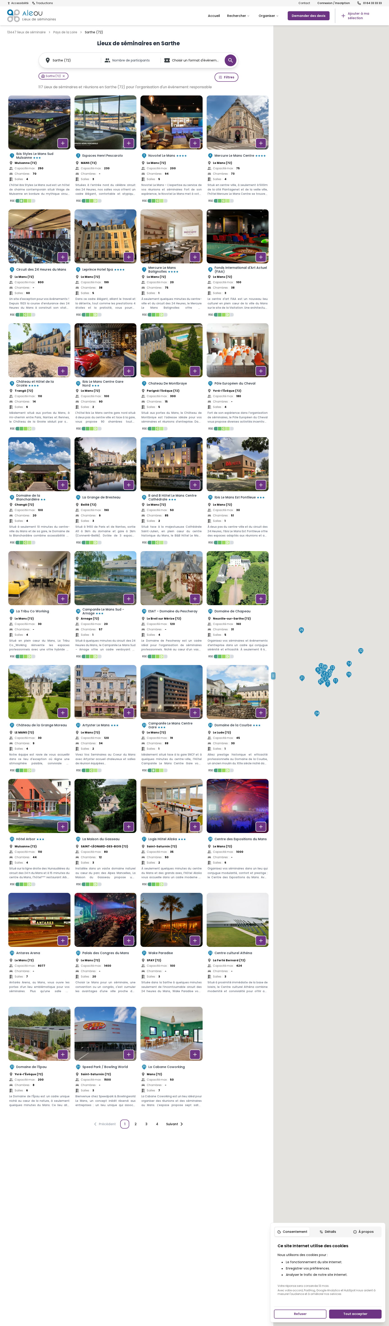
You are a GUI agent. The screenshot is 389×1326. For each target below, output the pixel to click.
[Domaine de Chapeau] (238, 606)
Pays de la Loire (65, 32)
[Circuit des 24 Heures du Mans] (39, 264)
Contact (304, 3)
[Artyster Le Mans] (106, 720)
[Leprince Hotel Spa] (106, 264)
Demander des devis (309, 16)
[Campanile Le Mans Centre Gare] (172, 720)
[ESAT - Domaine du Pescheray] (172, 606)
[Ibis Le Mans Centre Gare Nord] (106, 378)
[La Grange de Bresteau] (106, 492)
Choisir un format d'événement (196, 60)
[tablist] (328, 1231)
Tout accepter (355, 1314)
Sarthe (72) (62, 60)
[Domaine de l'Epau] (39, 1062)
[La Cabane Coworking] (172, 1062)
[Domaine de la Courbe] (238, 720)
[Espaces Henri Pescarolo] (106, 150)
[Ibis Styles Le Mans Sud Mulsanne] (39, 150)
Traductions (44, 3)
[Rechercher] (230, 60)
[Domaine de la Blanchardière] (39, 492)
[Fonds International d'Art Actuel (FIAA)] (238, 264)
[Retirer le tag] (64, 76)
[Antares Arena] (39, 948)
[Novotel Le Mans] (172, 150)
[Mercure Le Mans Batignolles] (172, 264)
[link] (358, 16)
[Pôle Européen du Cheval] (238, 378)
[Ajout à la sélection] (63, 143)
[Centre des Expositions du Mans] (238, 834)
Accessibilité (19, 3)
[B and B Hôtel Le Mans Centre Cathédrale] (172, 492)
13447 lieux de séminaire (26, 32)
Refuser (300, 1314)
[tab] (292, 1231)
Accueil (214, 16)
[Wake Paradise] (172, 948)
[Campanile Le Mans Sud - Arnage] (106, 606)
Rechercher (236, 16)
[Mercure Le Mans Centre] (238, 150)
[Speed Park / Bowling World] (106, 1062)
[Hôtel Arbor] (39, 834)
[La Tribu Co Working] (39, 606)
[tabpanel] (328, 1269)
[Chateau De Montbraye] (172, 378)
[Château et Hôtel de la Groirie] (39, 378)
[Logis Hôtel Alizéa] (172, 834)
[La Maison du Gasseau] (106, 834)
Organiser (267, 16)
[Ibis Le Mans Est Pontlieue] (238, 492)
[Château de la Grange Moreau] (39, 720)
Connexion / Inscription (333, 3)
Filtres (229, 77)
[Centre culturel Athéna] (238, 948)
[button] (327, 684)
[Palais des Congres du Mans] (106, 948)
